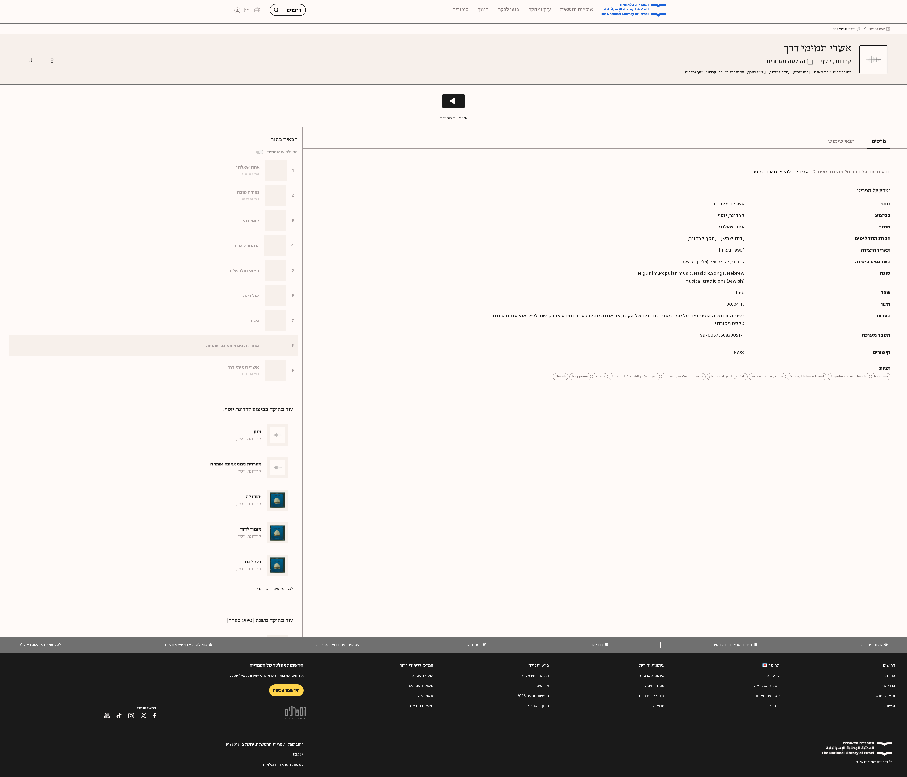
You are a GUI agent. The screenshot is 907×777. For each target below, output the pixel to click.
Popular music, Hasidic (848, 376)
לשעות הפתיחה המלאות (283, 765)
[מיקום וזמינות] (52, 60)
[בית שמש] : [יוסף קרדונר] (789, 72)
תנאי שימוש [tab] (841, 141)
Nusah (561, 376)
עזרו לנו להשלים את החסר (780, 172)
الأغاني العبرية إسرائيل (727, 376)
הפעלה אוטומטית (282, 152)
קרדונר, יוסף (836, 61)
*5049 (298, 754)
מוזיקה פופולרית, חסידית (683, 376)
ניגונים (600, 376)
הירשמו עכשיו (286, 690)
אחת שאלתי (822, 72)
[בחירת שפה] (257, 10)
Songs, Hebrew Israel (807, 376)
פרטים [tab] (879, 141)
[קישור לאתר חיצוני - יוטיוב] (107, 715)
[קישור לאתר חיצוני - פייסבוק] (154, 715)
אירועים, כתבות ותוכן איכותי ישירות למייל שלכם (266, 675)
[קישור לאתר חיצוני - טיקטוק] (119, 715)
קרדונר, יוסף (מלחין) (700, 72)
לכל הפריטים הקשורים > (275, 588)
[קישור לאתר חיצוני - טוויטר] (144, 715)
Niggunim (580, 376)
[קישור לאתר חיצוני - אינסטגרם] (131, 715)
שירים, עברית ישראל (767, 376)
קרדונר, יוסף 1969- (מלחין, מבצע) (713, 262)
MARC (739, 352)
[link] (874, 645)
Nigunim (881, 376)
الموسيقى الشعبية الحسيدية (634, 376)
